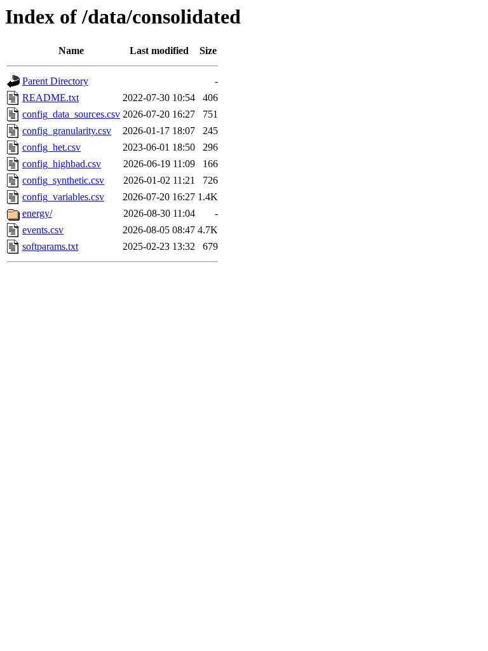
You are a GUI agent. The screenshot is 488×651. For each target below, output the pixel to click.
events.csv (43, 229)
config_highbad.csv (61, 163)
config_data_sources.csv (71, 114)
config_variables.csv (63, 196)
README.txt (50, 97)
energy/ (37, 213)
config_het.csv (51, 147)
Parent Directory (55, 81)
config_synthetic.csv (63, 180)
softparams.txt (50, 246)
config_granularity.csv (66, 130)
